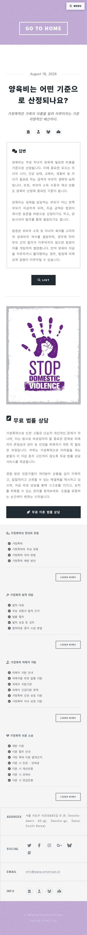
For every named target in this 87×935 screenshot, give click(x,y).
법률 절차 (17, 616)
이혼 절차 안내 (21, 751)
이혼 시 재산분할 (22, 768)
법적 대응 (17, 605)
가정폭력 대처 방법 (23, 555)
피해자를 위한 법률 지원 (26, 678)
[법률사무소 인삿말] (28, 132)
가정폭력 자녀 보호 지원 (26, 701)
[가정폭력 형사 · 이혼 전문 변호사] (38, 132)
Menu (78, 6)
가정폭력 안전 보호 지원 (26, 695)
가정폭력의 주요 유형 (24, 549)
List (45, 280)
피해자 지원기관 (21, 684)
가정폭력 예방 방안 (23, 560)
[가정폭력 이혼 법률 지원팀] (48, 132)
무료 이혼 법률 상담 (46, 512)
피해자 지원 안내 (22, 672)
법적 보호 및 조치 (22, 622)
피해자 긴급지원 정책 (24, 690)
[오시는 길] (58, 132)
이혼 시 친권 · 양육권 (25, 763)
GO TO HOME (43, 28)
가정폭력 (17, 543)
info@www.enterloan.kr (43, 871)
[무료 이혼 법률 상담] (43, 355)
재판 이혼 (17, 746)
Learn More (68, 577)
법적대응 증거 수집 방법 (26, 628)
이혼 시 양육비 (21, 774)
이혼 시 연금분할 (22, 780)
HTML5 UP (49, 920)
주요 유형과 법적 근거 (25, 611)
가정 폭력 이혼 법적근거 (26, 757)
